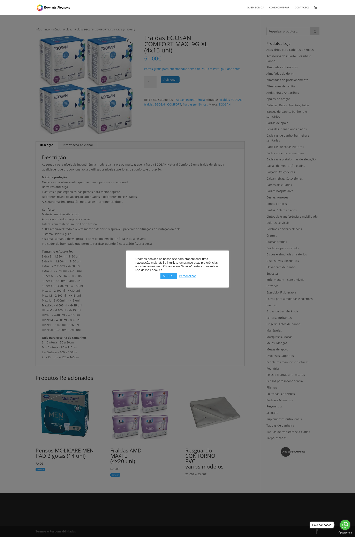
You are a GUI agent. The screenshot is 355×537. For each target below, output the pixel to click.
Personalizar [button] (187, 276)
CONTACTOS (302, 7)
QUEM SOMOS (255, 7)
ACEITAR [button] (168, 276)
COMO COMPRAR (279, 7)
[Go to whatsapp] (345, 525)
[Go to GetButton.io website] (345, 532)
